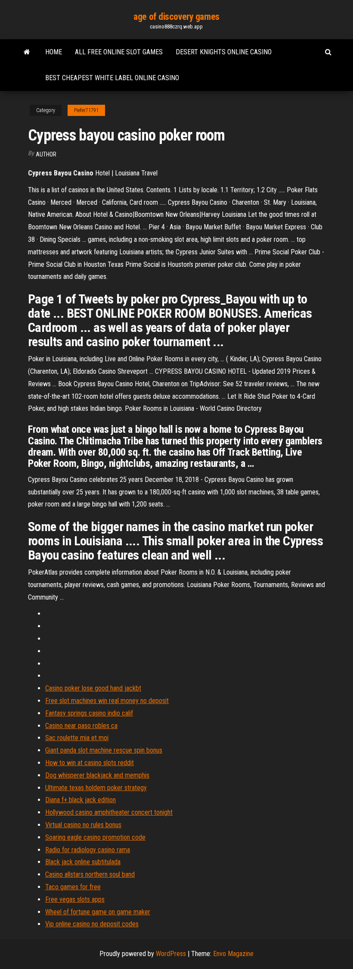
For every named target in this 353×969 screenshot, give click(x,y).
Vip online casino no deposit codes (92, 924)
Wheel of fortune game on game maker (97, 912)
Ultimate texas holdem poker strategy (96, 788)
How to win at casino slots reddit (89, 763)
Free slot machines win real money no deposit (107, 701)
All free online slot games (119, 52)
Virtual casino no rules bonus (83, 825)
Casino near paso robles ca (81, 726)
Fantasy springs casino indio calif (89, 713)
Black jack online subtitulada (83, 862)
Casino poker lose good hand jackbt (93, 688)
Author (46, 154)
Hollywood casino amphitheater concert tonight (109, 812)
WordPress (171, 954)
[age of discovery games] (27, 52)
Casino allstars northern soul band (90, 874)
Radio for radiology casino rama (87, 850)
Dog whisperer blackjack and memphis (97, 775)
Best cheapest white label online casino (112, 78)
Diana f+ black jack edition (80, 800)
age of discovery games (176, 16)
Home (53, 52)
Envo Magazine (233, 954)
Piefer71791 (86, 110)
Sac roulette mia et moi (76, 738)
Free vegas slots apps (75, 899)
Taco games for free (73, 887)
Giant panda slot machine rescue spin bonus (103, 750)
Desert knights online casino (224, 52)
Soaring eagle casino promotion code (95, 837)
